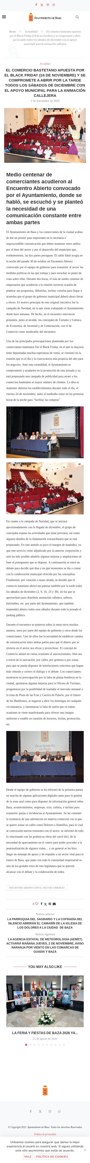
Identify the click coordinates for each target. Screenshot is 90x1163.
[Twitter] (41, 5)
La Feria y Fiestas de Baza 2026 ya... (45, 1033)
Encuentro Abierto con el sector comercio (36, 887)
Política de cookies (52, 1156)
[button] (9, 1010)
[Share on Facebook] (41, 904)
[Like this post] (36, 904)
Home (12, 31)
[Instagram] (48, 4)
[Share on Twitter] (45, 904)
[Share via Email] (54, 904)
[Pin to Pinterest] (50, 904)
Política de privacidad (45, 1134)
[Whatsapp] (54, 4)
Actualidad (31, 31)
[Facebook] (36, 4)
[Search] (77, 17)
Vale (28, 1156)
